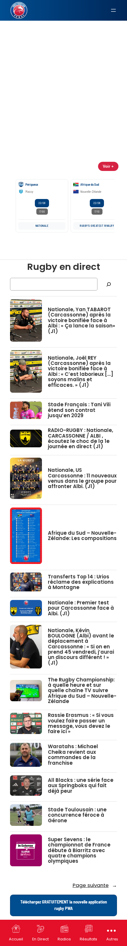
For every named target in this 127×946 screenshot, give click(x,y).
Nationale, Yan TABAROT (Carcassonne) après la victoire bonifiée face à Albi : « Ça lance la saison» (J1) (81, 320)
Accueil (16, 939)
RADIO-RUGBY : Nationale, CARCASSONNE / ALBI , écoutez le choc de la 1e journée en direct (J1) (80, 438)
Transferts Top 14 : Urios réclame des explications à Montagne (81, 582)
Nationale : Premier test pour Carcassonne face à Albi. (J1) (81, 608)
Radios (64, 939)
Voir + (108, 166)
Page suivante (95, 885)
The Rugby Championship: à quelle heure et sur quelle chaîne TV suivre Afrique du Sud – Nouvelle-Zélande (82, 690)
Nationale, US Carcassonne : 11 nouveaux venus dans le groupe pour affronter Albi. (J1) (82, 478)
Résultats (88, 939)
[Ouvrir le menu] (113, 10)
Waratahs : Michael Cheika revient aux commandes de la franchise (73, 754)
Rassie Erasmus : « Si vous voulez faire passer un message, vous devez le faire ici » (81, 723)
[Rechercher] (108, 284)
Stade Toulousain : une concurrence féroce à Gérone (77, 815)
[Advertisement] (63, 69)
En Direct (40, 939)
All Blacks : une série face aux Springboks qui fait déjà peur (80, 785)
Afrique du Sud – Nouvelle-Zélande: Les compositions (82, 535)
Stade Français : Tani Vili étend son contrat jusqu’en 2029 (79, 410)
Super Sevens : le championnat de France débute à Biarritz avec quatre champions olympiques (79, 850)
